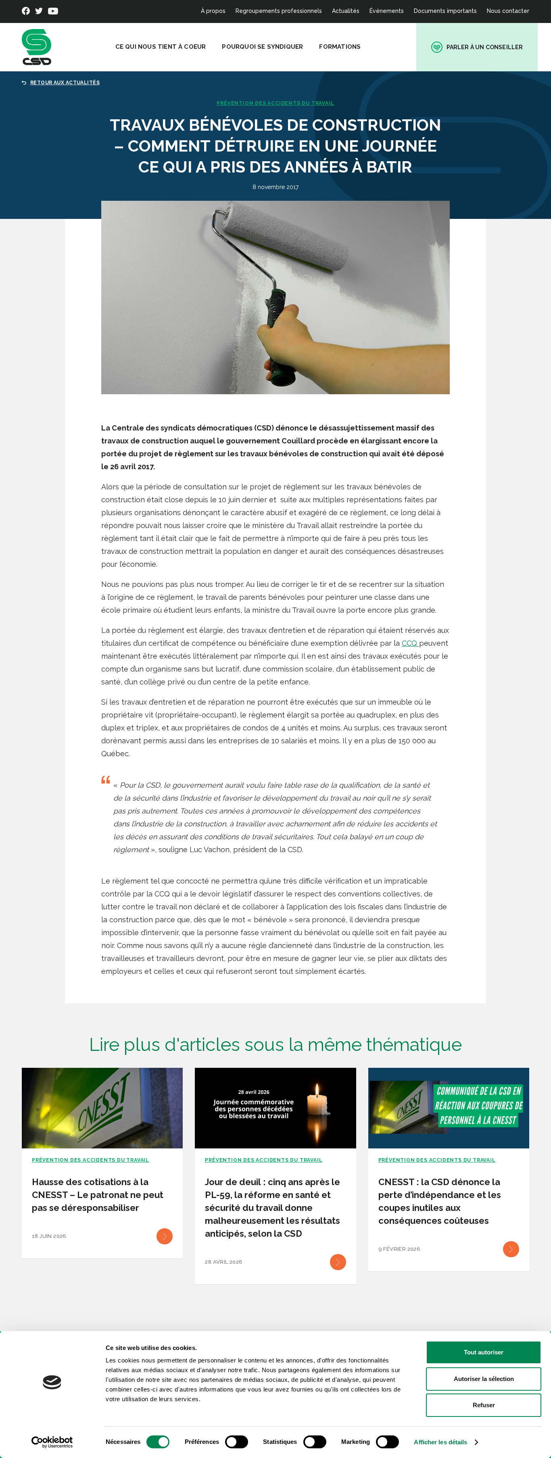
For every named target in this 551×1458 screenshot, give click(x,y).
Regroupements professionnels (279, 11)
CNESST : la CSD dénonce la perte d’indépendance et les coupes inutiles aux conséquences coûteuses (439, 1201)
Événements (386, 11)
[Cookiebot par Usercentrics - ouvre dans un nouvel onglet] (52, 1442)
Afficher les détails (440, 1442)
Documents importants (445, 11)
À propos (213, 11)
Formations (340, 46)
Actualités (345, 11)
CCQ (410, 643)
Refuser (484, 1405)
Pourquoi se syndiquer (262, 46)
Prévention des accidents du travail (275, 103)
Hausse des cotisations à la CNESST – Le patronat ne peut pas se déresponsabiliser (97, 1195)
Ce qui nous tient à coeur (160, 46)
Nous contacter (508, 11)
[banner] (36, 47)
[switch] (236, 1441)
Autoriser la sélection (484, 1378)
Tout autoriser (483, 1352)
